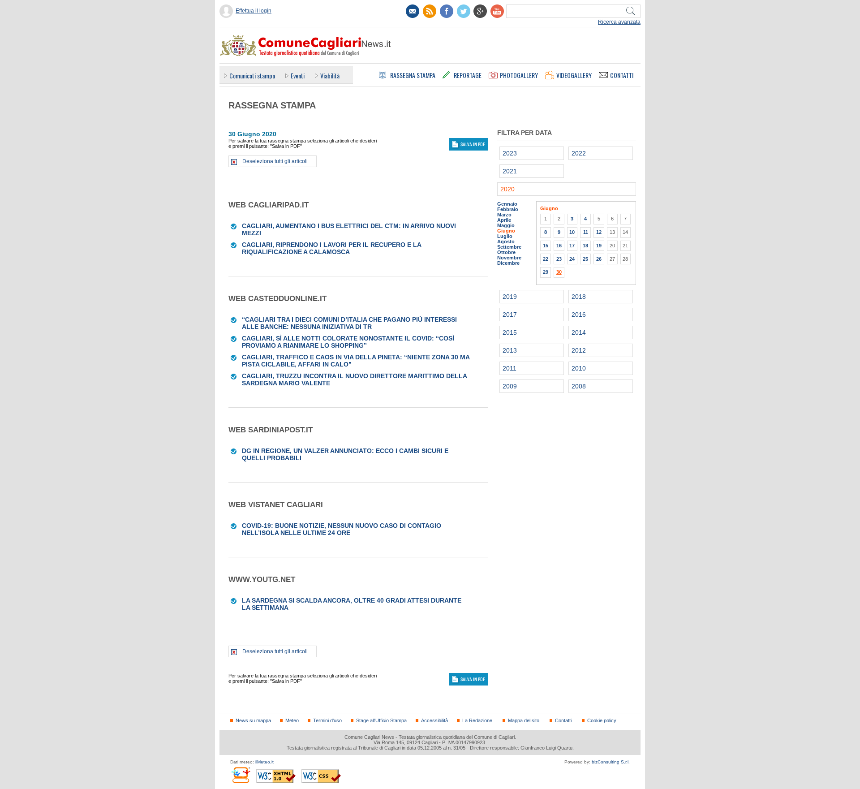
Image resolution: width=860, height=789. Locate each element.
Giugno (506, 230)
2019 (510, 296)
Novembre (509, 257)
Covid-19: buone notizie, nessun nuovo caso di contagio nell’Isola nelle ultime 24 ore (341, 529)
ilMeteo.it (264, 761)
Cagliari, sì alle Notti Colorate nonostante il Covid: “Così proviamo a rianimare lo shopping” (348, 342)
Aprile (504, 220)
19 (599, 245)
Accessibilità (434, 720)
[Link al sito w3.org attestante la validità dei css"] (321, 776)
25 (585, 259)
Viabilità (330, 75)
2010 (579, 368)
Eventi (298, 75)
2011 (509, 368)
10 (572, 232)
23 (559, 259)
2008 (579, 386)
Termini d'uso (327, 720)
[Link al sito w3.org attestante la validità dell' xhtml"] (276, 776)
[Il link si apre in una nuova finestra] (446, 11)
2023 (510, 153)
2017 (510, 314)
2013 (510, 350)
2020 (507, 189)
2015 (510, 332)
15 (545, 245)
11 (585, 232)
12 (599, 232)
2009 (510, 386)
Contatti (563, 720)
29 (545, 272)
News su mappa (253, 720)
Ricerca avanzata (619, 22)
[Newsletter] (412, 11)
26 (599, 259)
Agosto (506, 241)
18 (585, 245)
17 (572, 245)
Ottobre (506, 252)
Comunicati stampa (252, 75)
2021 (510, 171)
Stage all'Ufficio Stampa (381, 720)
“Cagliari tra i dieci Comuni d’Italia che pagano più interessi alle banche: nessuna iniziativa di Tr (349, 323)
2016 (579, 314)
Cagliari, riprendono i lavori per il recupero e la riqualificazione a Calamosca (331, 248)
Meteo (292, 720)
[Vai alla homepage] (305, 45)
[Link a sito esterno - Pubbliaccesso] (240, 775)
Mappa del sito (523, 720)
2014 (579, 332)
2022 (579, 153)
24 (572, 259)
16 (559, 245)
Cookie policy (601, 720)
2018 (579, 296)
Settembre (509, 247)
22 (545, 259)
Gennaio (507, 204)
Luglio (504, 236)
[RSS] (429, 11)
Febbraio (507, 209)
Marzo (504, 214)
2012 (579, 350)
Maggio (506, 225)
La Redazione (477, 720)
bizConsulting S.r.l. (611, 761)
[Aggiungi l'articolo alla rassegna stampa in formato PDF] (234, 225)
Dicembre (508, 263)
